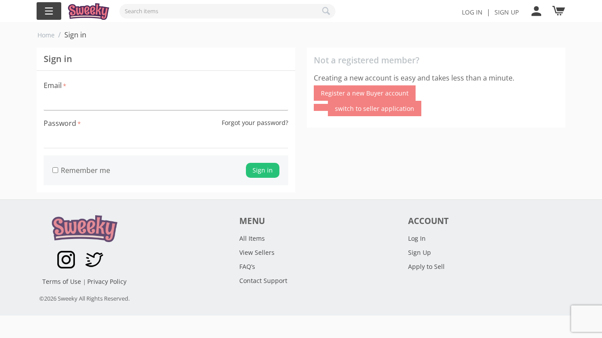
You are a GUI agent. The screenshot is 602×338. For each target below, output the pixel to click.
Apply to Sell (426, 266)
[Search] (326, 11)
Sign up (506, 12)
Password (60, 123)
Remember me (85, 170)
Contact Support (263, 280)
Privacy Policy (106, 281)
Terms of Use (62, 281)
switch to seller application (374, 108)
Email (53, 85)
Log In (472, 12)
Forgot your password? (255, 122)
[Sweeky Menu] (49, 11)
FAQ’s (247, 266)
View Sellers (257, 252)
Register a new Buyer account (365, 93)
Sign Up (419, 252)
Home (46, 35)
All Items (252, 238)
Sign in (263, 170)
